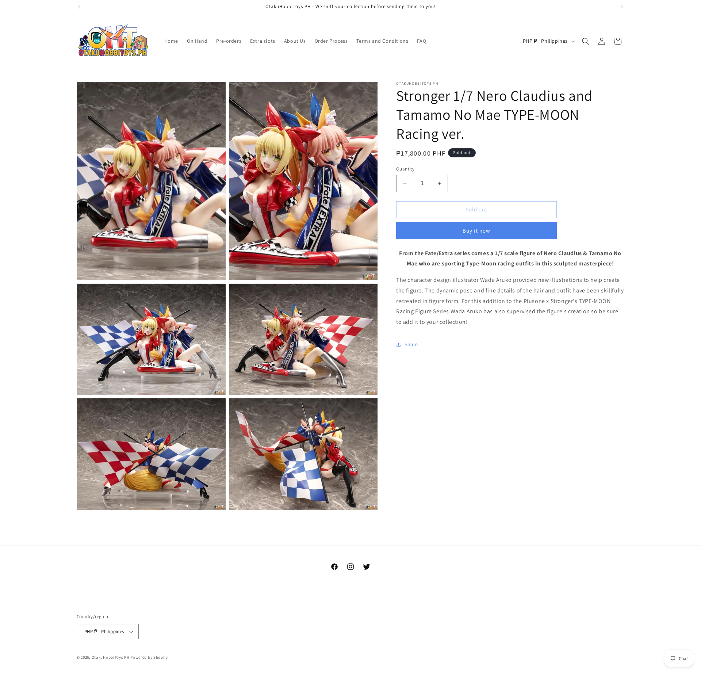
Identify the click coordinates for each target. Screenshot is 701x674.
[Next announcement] (622, 7)
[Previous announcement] (79, 7)
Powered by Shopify (149, 657)
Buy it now (476, 230)
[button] (586, 41)
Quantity (405, 169)
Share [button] (411, 344)
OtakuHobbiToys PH (111, 657)
